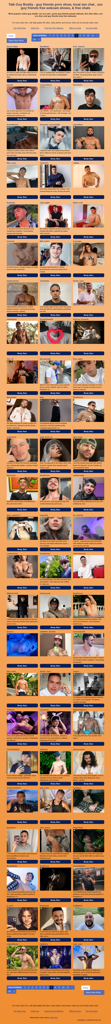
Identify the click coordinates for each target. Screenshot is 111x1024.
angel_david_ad (46, 437)
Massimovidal (45, 359)
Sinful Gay (35, 28)
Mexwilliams (44, 47)
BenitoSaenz (78, 593)
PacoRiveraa (78, 397)
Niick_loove (11, 671)
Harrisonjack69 (79, 632)
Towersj (76, 671)
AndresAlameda (79, 554)
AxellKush (77, 788)
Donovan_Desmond (80, 319)
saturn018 (44, 515)
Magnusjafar (11, 397)
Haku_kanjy (77, 437)
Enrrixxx (10, 632)
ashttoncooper (78, 475)
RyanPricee (44, 866)
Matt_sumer (44, 241)
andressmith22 (79, 749)
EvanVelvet (11, 828)
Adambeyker (12, 319)
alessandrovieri (79, 866)
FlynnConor (11, 475)
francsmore (77, 85)
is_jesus (10, 906)
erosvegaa (77, 241)
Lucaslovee (44, 710)
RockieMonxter (13, 125)
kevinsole (10, 241)
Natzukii (10, 85)
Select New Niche (16, 40)
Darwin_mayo (78, 281)
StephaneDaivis (13, 281)
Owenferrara (45, 475)
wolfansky (44, 749)
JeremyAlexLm (46, 85)
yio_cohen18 (78, 515)
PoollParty (44, 944)
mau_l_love (44, 788)
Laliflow (76, 163)
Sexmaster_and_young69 (50, 125)
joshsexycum (45, 593)
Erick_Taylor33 (79, 47)
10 (88, 35)
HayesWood (77, 125)
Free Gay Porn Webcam (54, 28)
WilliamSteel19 (12, 593)
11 (93, 35)
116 (34, 39)
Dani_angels (78, 359)
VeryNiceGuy (45, 554)
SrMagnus (11, 710)
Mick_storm (11, 163)
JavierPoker (44, 281)
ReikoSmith (44, 906)
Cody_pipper (45, 203)
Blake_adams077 (13, 515)
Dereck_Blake (12, 47)
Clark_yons (77, 944)
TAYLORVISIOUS (13, 749)
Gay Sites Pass (20, 28)
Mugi (42, 397)
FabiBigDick (77, 906)
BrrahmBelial (12, 866)
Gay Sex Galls (91, 28)
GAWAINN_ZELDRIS (48, 632)
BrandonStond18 (46, 319)
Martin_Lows (78, 203)
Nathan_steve (45, 671)
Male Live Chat (75, 28)
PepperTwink (78, 828)
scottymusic (11, 437)
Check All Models (40, 35)
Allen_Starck (45, 828)
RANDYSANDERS (14, 788)
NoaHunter (11, 203)
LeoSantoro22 (12, 554)
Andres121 (44, 163)
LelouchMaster (12, 944)
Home (11, 36)
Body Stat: (22, 81)
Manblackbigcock (80, 710)
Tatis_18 (10, 359)
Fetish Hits (54, 1018)
